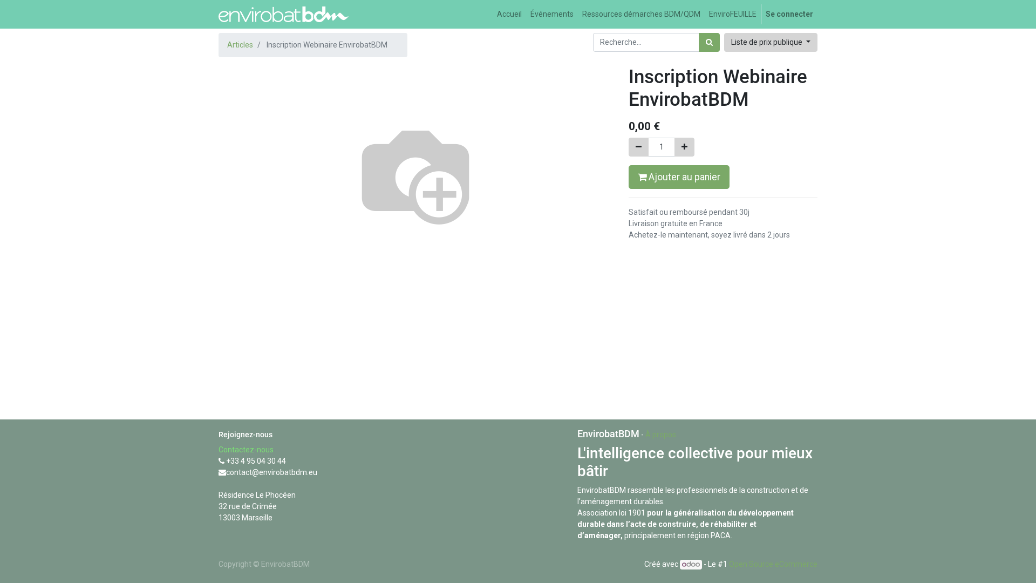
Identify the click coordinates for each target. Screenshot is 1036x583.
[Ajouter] (684, 147)
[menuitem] (509, 14)
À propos (660, 434)
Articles (240, 44)
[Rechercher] (709, 42)
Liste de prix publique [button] (767, 42)
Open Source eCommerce (773, 564)
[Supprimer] (639, 147)
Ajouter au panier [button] (683, 177)
